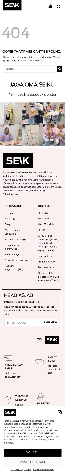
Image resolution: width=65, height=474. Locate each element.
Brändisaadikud (46, 262)
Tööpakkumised (46, 267)
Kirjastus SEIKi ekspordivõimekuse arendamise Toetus (48, 277)
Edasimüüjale (45, 256)
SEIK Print (43, 230)
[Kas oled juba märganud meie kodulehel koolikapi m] (32, 135)
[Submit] (59, 69)
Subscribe (51, 322)
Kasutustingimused (16, 254)
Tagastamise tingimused (12, 247)
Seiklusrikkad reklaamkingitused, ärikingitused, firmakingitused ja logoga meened (48, 243)
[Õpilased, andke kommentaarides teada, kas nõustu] (11, 135)
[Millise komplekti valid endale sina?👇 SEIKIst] (11, 113)
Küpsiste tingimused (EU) (14, 268)
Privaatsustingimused (43, 469)
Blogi (8, 224)
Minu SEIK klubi (46, 224)
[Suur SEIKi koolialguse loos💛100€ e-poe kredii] (54, 113)
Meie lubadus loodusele (12, 232)
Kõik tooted (44, 218)
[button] (59, 412)
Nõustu (32, 452)
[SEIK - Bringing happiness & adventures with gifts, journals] (20, 6)
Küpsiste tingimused (21, 469)
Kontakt (9, 213)
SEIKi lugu (10, 218)
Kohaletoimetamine (16, 239)
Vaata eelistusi (32, 462)
